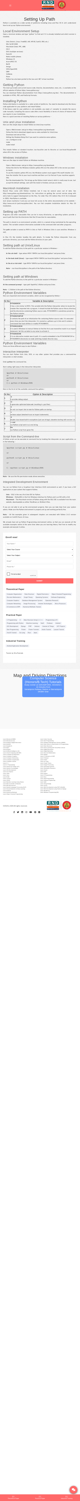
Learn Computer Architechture (11, 754)
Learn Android (7, 744)
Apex (35, 632)
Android (58, 623)
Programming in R (51, 620)
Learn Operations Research (48, 768)
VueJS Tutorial (11, 632)
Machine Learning (32, 623)
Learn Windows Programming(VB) (49, 792)
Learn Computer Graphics (10, 756)
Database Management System (32, 600)
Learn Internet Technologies (10, 768)
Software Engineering (58, 597)
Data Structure (29, 594)
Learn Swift (43, 782)
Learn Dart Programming (47, 740)
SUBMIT (39, 581)
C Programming (12, 620)
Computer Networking (14, 603)
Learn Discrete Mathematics (48, 752)
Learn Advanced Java (9, 740)
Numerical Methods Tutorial (32, 607)
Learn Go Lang (44, 761)
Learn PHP (43, 771)
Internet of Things (48, 626)
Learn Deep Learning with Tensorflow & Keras (52, 747)
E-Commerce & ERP (13, 607)
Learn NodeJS (7, 790)
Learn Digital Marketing (46, 751)
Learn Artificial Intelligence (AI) (11, 751)
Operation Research (51, 600)
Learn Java (6, 775)
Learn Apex (6, 747)
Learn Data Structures (46, 746)
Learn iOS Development (9, 770)
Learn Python (44, 773)
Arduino (37, 626)
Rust (29, 632)
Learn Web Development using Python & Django (53, 788)
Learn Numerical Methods (10, 792)
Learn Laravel (7, 778)
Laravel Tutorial (59, 629)
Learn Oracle (44, 770)
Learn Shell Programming (47, 778)
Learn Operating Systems (47, 766)
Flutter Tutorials (34, 629)
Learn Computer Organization (11, 759)
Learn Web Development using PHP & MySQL (52, 787)
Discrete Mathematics (14, 597)
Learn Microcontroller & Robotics (12, 783)
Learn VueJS (43, 785)
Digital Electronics (43, 594)
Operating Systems (42, 597)
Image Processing (29, 603)
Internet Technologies (45, 603)
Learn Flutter (43, 759)
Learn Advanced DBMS (9, 739)
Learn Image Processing (47, 764)
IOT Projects (61, 626)
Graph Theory (28, 597)
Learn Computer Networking (10, 758)
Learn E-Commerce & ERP (47, 756)
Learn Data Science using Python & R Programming (54, 744)
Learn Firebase (44, 758)
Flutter (23, 629)
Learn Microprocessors (9, 785)
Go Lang (22, 632)
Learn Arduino (7, 749)
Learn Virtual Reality (45, 783)
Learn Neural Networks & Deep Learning (14, 788)
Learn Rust (43, 777)
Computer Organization (14, 594)
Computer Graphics (13, 600)
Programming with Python (15, 623)
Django (23, 626)
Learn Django (44, 754)
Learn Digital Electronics (47, 749)
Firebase (49, 623)
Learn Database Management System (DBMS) (53, 742)
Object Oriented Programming (61, 594)
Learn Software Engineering (47, 780)
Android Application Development (17, 646)
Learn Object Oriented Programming (13, 794)
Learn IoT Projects (8, 771)
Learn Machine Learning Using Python (13, 782)
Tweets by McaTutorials (14, 653)
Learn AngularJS (7, 746)
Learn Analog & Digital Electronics (12, 742)
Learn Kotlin (6, 777)
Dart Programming (12, 629)
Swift (42, 623)
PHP (30, 626)
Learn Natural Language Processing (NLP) (14, 787)
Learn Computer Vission (9, 761)
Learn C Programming (9, 764)
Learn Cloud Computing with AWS (12, 752)
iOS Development (12, 626)
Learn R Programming (46, 775)
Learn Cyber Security (46, 739)
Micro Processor (60, 603)
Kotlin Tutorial (46, 629)
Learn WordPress (45, 790)
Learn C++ (6, 763)
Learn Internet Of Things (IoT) (11, 766)
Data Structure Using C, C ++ (33, 620)
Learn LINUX (6, 780)
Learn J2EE (6, 773)
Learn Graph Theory (45, 763)
